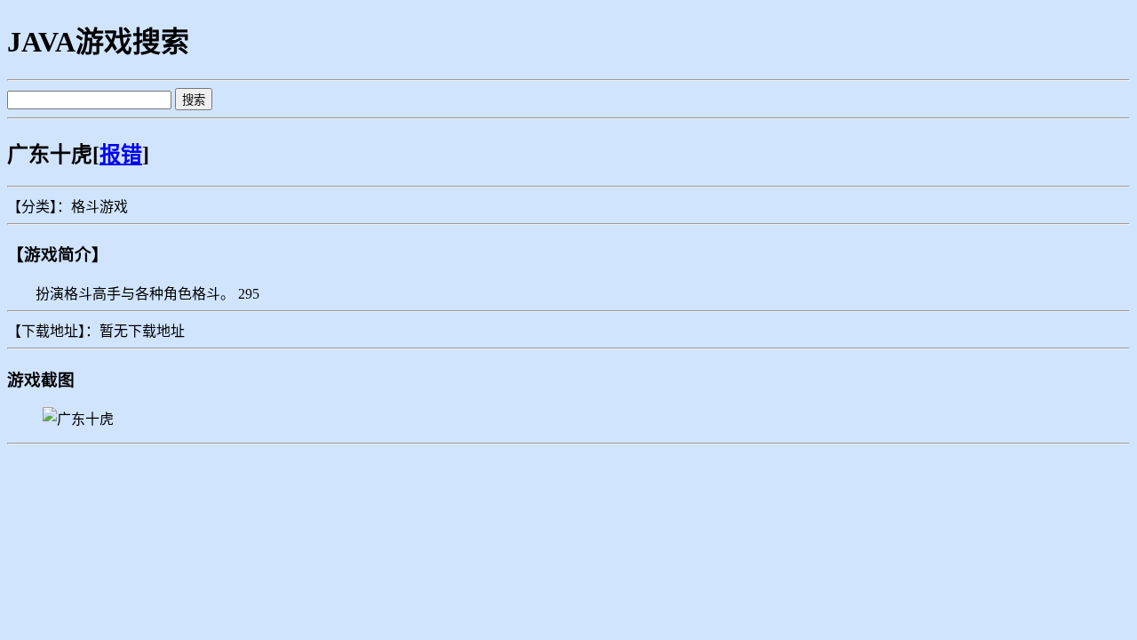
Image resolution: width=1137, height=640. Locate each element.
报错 (120, 154)
